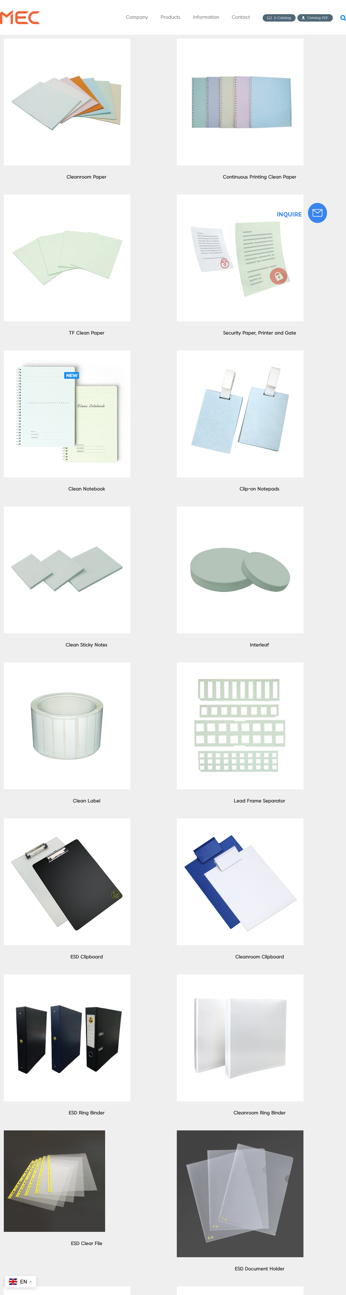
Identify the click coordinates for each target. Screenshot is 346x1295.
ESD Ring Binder (87, 1113)
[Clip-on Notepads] (240, 354)
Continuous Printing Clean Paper (259, 177)
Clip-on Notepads (259, 489)
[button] (343, 17)
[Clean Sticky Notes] (67, 510)
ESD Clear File (86, 1243)
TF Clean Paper (86, 333)
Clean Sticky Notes (86, 645)
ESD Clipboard (86, 957)
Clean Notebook (86, 489)
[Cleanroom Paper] (67, 42)
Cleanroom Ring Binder (260, 1113)
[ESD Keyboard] (240, 1290)
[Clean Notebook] (67, 354)
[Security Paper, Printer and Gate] (240, 198)
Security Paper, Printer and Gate (259, 333)
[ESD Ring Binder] (67, 978)
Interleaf (259, 645)
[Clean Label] (67, 666)
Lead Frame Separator (259, 801)
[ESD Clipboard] (67, 822)
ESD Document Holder (259, 1269)
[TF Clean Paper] (67, 198)
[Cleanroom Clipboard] (240, 822)
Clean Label (86, 801)
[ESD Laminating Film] (67, 1290)
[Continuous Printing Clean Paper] (240, 42)
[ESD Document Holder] (240, 1134)
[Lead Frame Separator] (240, 666)
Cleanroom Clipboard (259, 957)
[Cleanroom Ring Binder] (240, 978)
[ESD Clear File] (54, 1134)
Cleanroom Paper (86, 177)
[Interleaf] (240, 510)
